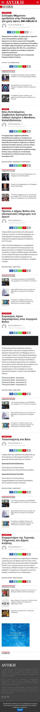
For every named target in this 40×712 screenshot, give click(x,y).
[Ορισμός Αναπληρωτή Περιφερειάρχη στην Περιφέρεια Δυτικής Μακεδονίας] (5, 177)
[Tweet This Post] (13, 32)
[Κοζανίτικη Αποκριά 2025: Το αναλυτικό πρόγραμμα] (5, 613)
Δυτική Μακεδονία (16, 25)
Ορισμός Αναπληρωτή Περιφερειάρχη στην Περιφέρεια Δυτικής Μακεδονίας (23, 175)
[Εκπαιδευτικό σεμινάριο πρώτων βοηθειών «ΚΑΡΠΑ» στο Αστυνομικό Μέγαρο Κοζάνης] (5, 77)
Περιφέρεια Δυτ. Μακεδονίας (21, 161)
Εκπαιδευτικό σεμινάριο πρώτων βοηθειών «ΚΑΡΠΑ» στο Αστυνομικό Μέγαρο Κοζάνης (23, 75)
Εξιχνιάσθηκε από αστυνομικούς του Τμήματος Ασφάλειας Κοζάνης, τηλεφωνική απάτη (23, 86)
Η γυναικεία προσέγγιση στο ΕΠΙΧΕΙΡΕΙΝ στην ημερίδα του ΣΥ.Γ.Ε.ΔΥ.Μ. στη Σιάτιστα (23, 280)
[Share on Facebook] (9, 32)
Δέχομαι (20, 710)
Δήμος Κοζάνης (17, 577)
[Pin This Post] (22, 32)
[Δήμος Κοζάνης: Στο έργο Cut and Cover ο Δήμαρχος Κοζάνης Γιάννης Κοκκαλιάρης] (5, 593)
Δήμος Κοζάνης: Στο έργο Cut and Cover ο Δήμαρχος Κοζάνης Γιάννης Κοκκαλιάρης (24, 591)
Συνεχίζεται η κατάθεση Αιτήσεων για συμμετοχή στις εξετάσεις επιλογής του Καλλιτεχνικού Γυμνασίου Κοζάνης (22, 301)
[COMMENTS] (31, 32)
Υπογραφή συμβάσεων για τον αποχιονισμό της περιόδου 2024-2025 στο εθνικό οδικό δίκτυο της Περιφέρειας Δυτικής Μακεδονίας (23, 196)
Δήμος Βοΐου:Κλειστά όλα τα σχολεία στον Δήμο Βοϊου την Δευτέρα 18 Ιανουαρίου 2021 (23, 291)
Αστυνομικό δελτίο (14, 62)
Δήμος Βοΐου (17, 267)
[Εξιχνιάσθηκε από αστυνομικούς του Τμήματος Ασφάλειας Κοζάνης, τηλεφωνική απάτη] (5, 88)
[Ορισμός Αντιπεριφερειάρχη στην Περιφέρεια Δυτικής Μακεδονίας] (5, 187)
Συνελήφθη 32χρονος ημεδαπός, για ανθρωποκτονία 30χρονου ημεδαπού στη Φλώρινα (23, 97)
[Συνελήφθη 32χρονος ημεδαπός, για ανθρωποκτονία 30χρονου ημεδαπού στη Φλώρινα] (5, 98)
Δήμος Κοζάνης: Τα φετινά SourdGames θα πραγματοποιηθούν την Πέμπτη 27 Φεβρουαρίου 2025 (24, 602)
